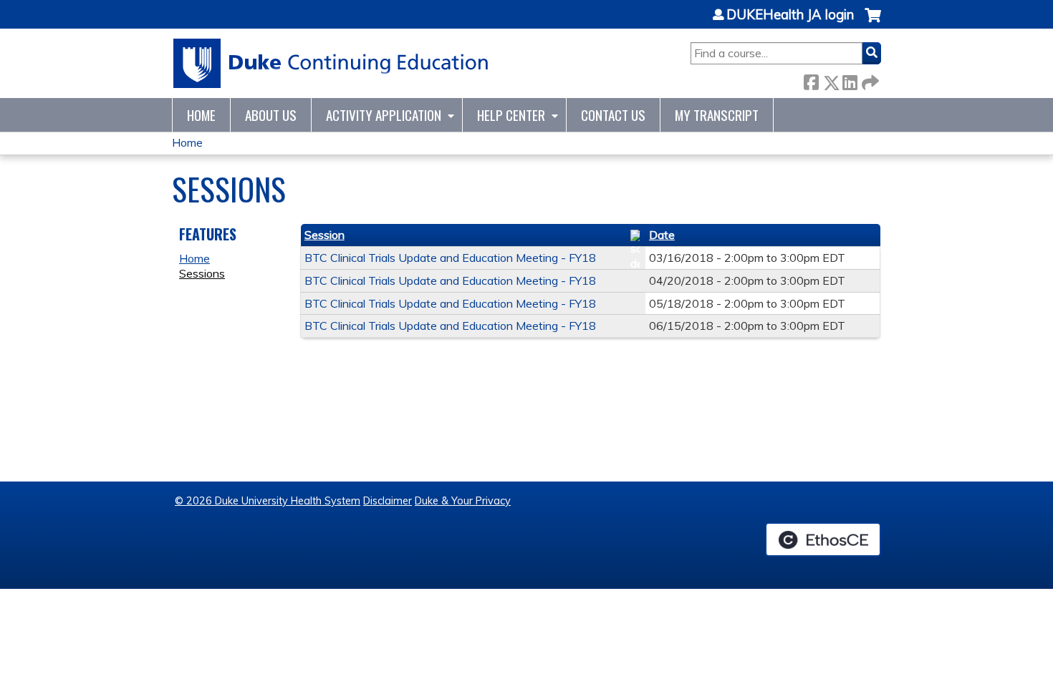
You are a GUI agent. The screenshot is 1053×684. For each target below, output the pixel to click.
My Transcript (717, 114)
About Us (271, 114)
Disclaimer (387, 500)
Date (662, 235)
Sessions (202, 273)
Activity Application (383, 114)
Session (324, 235)
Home (201, 114)
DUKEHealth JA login (790, 15)
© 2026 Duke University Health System (267, 500)
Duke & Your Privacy (463, 500)
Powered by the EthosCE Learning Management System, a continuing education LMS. (823, 539)
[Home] (331, 63)
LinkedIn (849, 80)
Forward (869, 80)
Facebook (811, 80)
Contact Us (613, 114)
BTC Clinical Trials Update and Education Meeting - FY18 (450, 257)
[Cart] (873, 22)
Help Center (511, 114)
